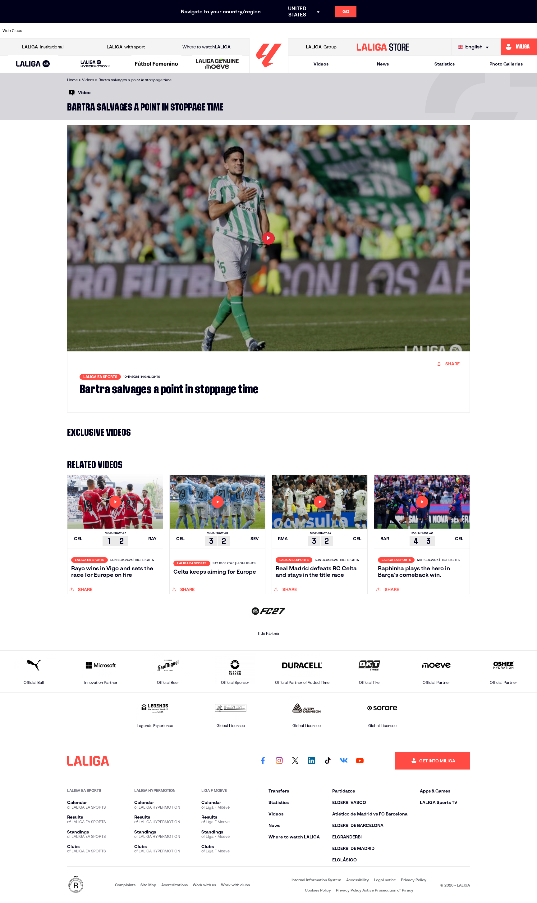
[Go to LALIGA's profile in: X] (295, 760)
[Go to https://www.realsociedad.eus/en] (453, 30)
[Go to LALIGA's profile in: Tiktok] (327, 760)
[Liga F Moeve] (156, 64)
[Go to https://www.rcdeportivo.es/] (350, 30)
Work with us (204, 885)
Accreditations (174, 885)
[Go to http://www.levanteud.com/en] (248, 30)
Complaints (125, 885)
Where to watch (206, 46)
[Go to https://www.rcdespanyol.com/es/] (376, 30)
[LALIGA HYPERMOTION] (95, 64)
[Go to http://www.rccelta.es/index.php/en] (120, 30)
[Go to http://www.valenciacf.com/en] (504, 30)
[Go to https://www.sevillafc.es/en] (478, 30)
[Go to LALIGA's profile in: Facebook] (262, 760)
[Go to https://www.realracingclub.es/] (299, 30)
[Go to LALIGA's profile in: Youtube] (359, 760)
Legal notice (385, 880)
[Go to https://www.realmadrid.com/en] (427, 30)
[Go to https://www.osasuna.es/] (94, 30)
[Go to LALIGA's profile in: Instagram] (279, 760)
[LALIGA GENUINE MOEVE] (217, 64)
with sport (126, 46)
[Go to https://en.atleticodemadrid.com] (68, 30)
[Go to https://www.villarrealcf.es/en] (530, 30)
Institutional (42, 46)
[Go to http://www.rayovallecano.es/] (324, 30)
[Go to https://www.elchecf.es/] (171, 30)
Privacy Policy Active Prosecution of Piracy (374, 890)
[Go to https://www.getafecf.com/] (222, 30)
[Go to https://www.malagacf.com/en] (273, 30)
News (383, 63)
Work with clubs (235, 885)
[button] (33, 64)
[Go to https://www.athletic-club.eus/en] (43, 30)
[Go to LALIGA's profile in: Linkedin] (311, 760)
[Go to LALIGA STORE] (383, 46)
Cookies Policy (318, 890)
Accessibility (357, 880)
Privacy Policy (413, 880)
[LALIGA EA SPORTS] (33, 64)
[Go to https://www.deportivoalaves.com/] (145, 30)
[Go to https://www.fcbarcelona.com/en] (196, 30)
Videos (321, 63)
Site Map (148, 885)
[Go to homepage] (269, 70)
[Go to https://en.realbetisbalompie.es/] (401, 30)
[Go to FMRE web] (75, 885)
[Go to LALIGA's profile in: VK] (343, 760)
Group (321, 46)
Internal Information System (316, 880)
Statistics (444, 63)
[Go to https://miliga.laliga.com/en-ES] (519, 46)
